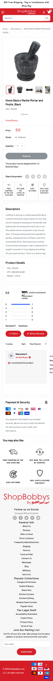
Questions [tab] (23, 326)
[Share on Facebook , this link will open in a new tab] (27, 176)
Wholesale (26, 562)
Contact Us (27, 558)
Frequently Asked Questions (26, 542)
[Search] (46, 18)
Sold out (26, 156)
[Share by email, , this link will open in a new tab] (45, 176)
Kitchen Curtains (26, 594)
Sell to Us (26, 574)
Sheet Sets (26, 590)
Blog (27, 566)
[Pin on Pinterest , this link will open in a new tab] (33, 176)
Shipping (26, 546)
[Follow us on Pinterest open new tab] (32, 518)
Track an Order (26, 554)
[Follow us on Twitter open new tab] (26, 518)
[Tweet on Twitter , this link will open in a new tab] (39, 176)
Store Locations (26, 538)
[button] (49, 12)
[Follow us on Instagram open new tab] (15, 518)
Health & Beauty (26, 586)
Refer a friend (26, 534)
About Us (27, 526)
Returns (26, 550)
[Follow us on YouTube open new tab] (38, 518)
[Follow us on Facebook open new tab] (21, 518)
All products (16, 28)
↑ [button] (46, 664)
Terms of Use (26, 626)
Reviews (26, 530)
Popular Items (26, 606)
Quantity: (10, 146)
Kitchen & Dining (26, 598)
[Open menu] (2, 12)
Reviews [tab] (10, 326)
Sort (24, 344)
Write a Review (38, 334)
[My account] (44, 12)
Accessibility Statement (26, 614)
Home (5, 28)
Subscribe (26, 651)
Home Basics (12, 120)
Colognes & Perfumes (26, 582)
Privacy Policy (26, 622)
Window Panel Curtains (26, 602)
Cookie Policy (26, 618)
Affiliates (26, 570)
